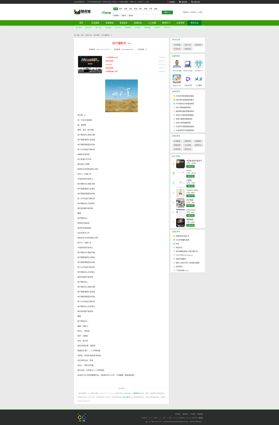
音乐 (130, 9)
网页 (120, 9)
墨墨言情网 (109, 61)
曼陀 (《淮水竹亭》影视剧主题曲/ (188, 263)
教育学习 (166, 23)
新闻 (125, 9)
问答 (150, 9)
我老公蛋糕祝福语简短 (184, 119)
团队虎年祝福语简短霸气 (185, 100)
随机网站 (184, 2)
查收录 (131, 15)
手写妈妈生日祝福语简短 (185, 104)
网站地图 (200, 414)
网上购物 (79, 27)
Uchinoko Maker (192, 190)
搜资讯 (124, 15)
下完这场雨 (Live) (182, 270)
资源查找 (109, 23)
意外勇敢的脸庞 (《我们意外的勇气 (188, 251)
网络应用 (138, 23)
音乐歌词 (193, 12)
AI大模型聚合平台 (112, 57)
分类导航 (180, 23)
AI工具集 (152, 23)
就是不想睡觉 (181, 259)
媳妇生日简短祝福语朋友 (185, 115)
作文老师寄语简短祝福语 (185, 96)
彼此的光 (179, 247)
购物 (145, 9)
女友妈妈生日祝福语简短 (185, 130)
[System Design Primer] (187, 64)
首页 (81, 23)
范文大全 (118, 27)
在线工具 (167, 27)
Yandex (189, 170)
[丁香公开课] (187, 78)
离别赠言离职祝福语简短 (185, 111)
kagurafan (109, 64)
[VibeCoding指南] (176, 64)
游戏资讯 (188, 49)
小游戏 (200, 12)
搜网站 (117, 15)
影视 (135, 9)
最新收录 (185, 12)
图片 (140, 9)
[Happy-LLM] (176, 78)
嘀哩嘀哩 (189, 220)
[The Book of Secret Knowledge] (198, 64)
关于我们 (177, 414)
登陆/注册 (197, 2)
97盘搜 (189, 180)
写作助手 (138, 27)
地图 (155, 9)
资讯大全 (194, 23)
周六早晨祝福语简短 (183, 107)
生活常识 (177, 49)
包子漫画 (189, 200)
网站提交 (172, 2)
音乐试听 (98, 27)
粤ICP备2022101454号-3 (155, 421)
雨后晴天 (179, 266)
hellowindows (191, 210)
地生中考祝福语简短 (183, 123)
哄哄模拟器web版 (111, 71)
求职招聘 (128, 27)
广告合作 (192, 414)
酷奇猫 (135, 393)
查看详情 (190, 166)
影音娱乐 (124, 23)
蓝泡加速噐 (109, 68)
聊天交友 (89, 27)
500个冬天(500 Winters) (184, 255)
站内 (115, 9)
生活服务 (95, 23)
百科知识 (157, 27)
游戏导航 (147, 27)
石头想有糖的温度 (182, 240)
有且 (177, 244)
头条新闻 (177, 45)
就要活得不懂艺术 (182, 236)
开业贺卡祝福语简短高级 (185, 126)
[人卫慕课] (198, 78)
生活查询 (108, 27)
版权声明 (185, 414)
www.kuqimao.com (128, 49)
